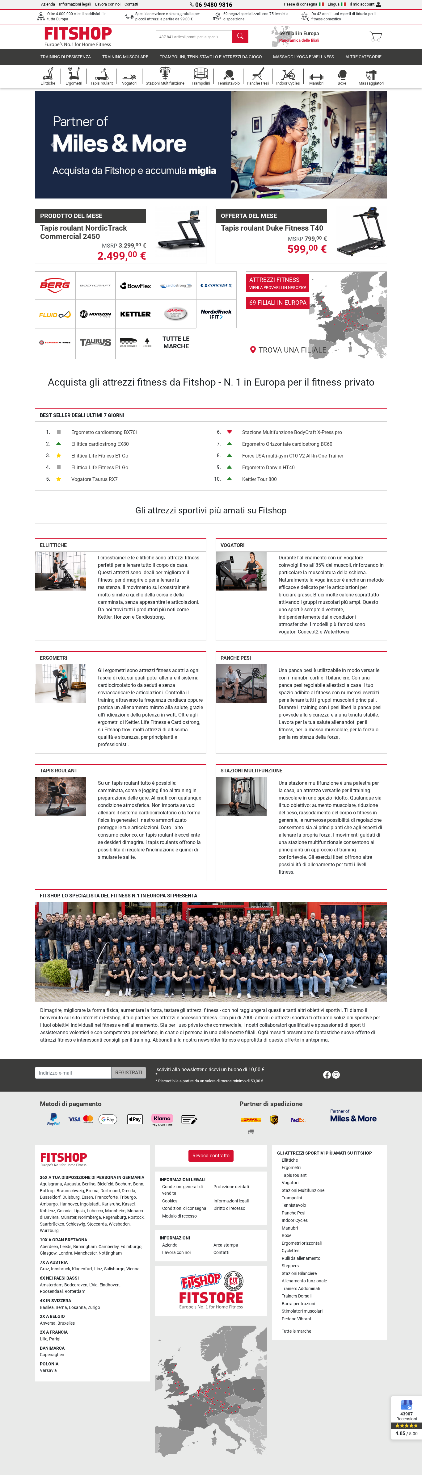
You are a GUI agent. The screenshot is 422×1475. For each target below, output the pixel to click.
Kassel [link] (128, 1204)
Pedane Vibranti (297, 1319)
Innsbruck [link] (60, 1269)
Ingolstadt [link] (90, 1204)
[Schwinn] (55, 342)
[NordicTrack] (216, 314)
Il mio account (362, 4)
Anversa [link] (48, 1323)
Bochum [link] (123, 1184)
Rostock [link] (136, 1217)
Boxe (286, 1235)
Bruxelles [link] (66, 1323)
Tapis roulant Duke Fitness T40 (272, 228)
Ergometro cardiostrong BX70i (104, 432)
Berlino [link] (88, 1184)
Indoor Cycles (295, 1220)
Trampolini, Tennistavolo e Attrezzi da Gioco (211, 57)
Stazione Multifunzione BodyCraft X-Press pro (292, 432)
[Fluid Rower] (55, 314)
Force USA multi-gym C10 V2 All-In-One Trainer (292, 456)
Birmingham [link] (85, 1246)
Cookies (169, 1201)
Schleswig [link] (75, 1224)
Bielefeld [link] (105, 1184)
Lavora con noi (107, 4)
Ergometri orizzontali (302, 1243)
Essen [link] (87, 1197)
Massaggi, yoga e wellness (303, 57)
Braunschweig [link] (70, 1190)
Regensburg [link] (114, 1217)
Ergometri (53, 658)
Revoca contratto (211, 1156)
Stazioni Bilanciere (299, 1273)
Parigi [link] (54, 1339)
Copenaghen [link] (52, 1354)
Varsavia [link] (48, 1370)
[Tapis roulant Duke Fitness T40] (361, 231)
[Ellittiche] (60, 571)
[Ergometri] (60, 683)
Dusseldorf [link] (50, 1197)
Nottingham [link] (110, 1253)
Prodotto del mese (71, 215)
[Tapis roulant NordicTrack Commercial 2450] (180, 231)
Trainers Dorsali (296, 1296)
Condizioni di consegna (184, 1208)
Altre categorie (363, 57)
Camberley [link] (109, 1246)
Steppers (290, 1265)
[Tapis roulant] (60, 796)
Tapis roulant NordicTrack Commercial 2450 (83, 232)
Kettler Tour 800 (259, 479)
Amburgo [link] (49, 1204)
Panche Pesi (236, 658)
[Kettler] (136, 314)
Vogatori (233, 545)
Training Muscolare (125, 57)
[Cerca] (240, 36)
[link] (316, 315)
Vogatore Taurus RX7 (94, 479)
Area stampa (225, 1245)
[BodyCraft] (96, 285)
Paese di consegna (300, 4)
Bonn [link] (138, 1184)
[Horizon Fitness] (96, 314)
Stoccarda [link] (97, 1224)
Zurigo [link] (94, 1307)
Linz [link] (98, 1269)
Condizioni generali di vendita (182, 1190)
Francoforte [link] (106, 1197)
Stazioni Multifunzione (251, 771)
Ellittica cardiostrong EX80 (100, 444)
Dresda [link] (128, 1190)
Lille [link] (43, 1339)
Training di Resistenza (65, 57)
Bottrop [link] (47, 1190)
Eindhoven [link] (109, 1285)
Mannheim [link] (115, 1211)
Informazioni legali (75, 4)
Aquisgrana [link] (51, 1184)
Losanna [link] (77, 1307)
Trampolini (292, 1198)
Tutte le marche (296, 1331)
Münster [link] (68, 1217)
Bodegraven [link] (75, 1285)
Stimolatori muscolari (302, 1311)
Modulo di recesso (179, 1216)
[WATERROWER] (136, 342)
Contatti (131, 4)
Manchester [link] (85, 1253)
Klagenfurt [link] (82, 1269)
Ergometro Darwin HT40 (268, 467)
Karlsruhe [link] (111, 1204)
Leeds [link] (65, 1246)
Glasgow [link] (48, 1253)
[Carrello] (377, 36)
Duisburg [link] (71, 1197)
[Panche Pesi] (241, 683)
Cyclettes (290, 1250)
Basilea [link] (47, 1307)
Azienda (48, 4)
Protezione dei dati (231, 1186)
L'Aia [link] (93, 1285)
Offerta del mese (249, 215)
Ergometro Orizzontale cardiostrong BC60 (287, 444)
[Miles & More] (353, 1115)
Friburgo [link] (128, 1197)
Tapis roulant (59, 771)
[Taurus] (96, 342)
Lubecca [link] (95, 1211)
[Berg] (55, 285)
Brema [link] (92, 1190)
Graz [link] (44, 1269)
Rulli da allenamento (301, 1258)
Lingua (334, 4)
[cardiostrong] (176, 285)
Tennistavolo (294, 1205)
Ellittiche (53, 545)
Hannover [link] (69, 1204)
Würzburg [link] (49, 1230)
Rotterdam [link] (75, 1291)
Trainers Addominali (301, 1288)
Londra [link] (65, 1253)
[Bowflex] (136, 285)
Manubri (290, 1228)
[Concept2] (216, 285)
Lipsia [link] (79, 1211)
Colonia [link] (64, 1211)
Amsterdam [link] (51, 1285)
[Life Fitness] (176, 314)
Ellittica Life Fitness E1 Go (99, 456)
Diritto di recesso (229, 1208)
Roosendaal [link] (51, 1291)
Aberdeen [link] (49, 1246)
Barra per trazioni (298, 1303)
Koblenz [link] (47, 1211)
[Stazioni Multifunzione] (241, 796)
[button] (52, 144)
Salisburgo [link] (114, 1269)
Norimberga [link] (89, 1217)
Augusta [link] (72, 1184)
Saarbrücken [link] (52, 1224)
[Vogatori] (241, 571)
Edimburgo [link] (130, 1246)
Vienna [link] (133, 1269)
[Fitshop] (78, 36)
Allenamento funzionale (304, 1281)
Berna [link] (61, 1307)
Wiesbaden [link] (119, 1224)
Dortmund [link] (110, 1190)
